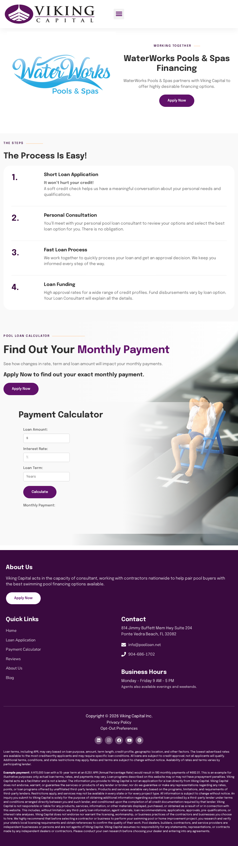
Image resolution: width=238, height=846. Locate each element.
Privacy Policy (119, 722)
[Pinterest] (139, 740)
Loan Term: (33, 468)
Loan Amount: (35, 430)
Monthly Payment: (39, 505)
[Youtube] (129, 740)
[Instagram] (109, 740)
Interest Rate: (35, 449)
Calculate (40, 492)
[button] (119, 14)
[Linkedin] (98, 740)
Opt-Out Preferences (119, 728)
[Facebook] (119, 740)
